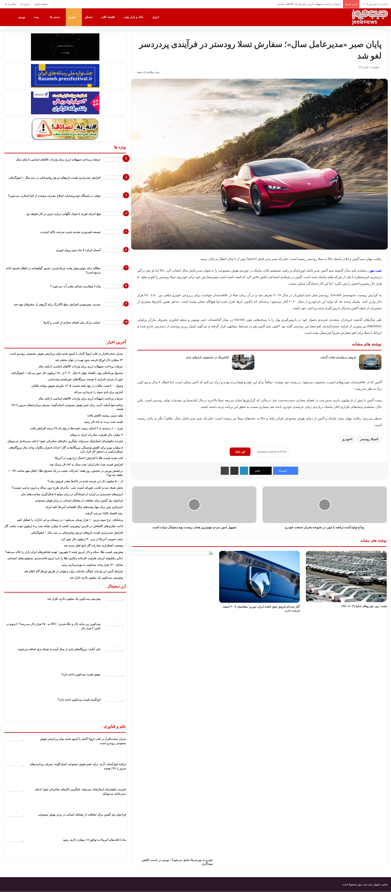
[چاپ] (225, 471)
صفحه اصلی (41, 3)
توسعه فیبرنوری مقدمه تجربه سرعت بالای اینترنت (70, 232)
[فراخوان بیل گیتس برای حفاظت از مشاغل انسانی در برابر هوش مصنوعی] (15, 823)
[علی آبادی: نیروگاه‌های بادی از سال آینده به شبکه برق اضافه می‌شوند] (115, 658)
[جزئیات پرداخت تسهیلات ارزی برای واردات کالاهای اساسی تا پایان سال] (115, 165)
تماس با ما (11, 3)
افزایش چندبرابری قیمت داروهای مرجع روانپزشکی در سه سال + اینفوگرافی (55, 177)
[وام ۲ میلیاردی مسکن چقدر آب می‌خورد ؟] (115, 291)
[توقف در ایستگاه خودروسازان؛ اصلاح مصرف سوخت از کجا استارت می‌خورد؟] (115, 201)
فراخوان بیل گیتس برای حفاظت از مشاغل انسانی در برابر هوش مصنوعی (82, 814)
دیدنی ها (55, 17)
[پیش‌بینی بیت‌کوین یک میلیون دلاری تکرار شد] (115, 608)
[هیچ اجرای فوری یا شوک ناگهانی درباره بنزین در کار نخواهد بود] (115, 219)
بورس (22, 17)
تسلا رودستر (368, 439)
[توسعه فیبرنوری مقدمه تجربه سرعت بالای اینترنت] (115, 237)
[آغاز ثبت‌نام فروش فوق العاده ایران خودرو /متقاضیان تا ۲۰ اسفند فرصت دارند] (259, 577)
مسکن (89, 17)
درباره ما (25, 3)
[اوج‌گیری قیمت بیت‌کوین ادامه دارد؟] (115, 709)
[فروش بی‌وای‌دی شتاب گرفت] (370, 362)
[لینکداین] (244, 471)
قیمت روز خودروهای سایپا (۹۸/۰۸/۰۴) (364, 606)
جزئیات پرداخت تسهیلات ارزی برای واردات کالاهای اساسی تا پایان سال (302, 3)
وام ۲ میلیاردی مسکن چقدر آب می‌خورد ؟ (75, 286)
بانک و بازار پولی (134, 17)
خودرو (73, 17)
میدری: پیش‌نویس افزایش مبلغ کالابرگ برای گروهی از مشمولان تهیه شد (57, 304)
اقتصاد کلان (108, 17)
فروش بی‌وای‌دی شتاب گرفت (338, 357)
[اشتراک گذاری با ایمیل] (234, 471)
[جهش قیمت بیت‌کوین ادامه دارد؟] (115, 683)
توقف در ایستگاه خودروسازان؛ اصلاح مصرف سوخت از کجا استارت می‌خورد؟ (54, 195)
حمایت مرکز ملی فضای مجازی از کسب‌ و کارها (72, 322)
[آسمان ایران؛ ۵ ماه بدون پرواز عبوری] (115, 255)
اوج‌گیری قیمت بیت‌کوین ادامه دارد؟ (79, 699)
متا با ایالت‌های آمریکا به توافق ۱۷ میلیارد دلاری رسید (94, 839)
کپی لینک (240, 451)
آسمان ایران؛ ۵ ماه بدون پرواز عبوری (78, 250)
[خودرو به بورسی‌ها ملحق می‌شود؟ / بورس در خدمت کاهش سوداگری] (172, 703)
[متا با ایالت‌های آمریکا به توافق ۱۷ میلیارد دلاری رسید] (15, 849)
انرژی (156, 17)
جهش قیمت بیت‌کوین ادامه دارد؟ (81, 674)
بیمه (37, 17)
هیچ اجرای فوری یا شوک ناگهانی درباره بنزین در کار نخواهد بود (63, 213)
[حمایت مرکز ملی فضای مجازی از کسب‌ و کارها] (115, 328)
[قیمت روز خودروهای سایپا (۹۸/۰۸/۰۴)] (346, 576)
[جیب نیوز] (369, 17)
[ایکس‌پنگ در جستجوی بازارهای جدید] (243, 362)
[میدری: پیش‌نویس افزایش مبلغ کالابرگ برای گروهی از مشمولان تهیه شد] (115, 310)
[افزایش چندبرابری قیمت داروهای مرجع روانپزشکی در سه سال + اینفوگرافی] (115, 183)
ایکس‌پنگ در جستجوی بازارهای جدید (207, 357)
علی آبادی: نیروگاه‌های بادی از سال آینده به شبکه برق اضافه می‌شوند (59, 649)
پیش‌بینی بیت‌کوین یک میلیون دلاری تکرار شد (74, 598)
